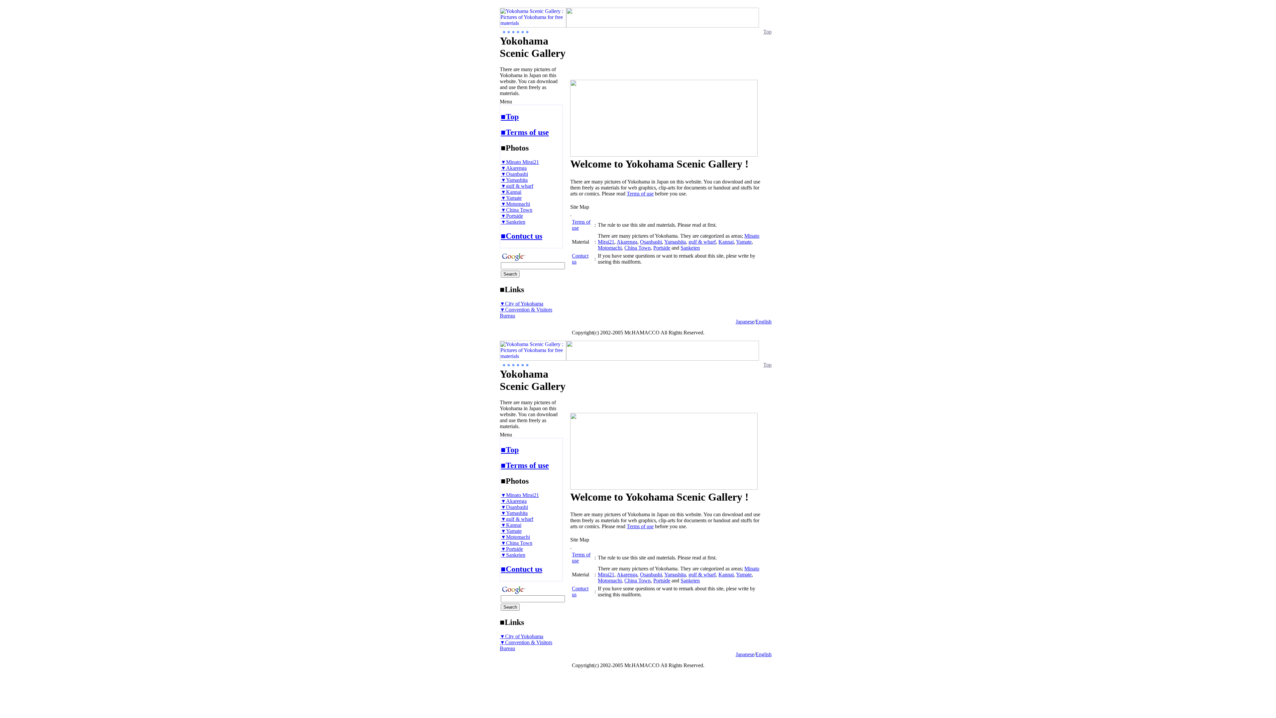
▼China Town (516, 210)
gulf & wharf (702, 242)
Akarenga (627, 242)
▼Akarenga (514, 168)
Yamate (744, 242)
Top (767, 32)
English (764, 321)
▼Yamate (511, 198)
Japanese (745, 321)
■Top (510, 116)
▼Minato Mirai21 (520, 162)
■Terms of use (525, 132)
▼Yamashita (514, 180)
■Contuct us (521, 236)
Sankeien (690, 248)
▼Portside (512, 216)
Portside (661, 248)
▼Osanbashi (514, 174)
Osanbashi (651, 242)
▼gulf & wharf (517, 186)
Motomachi (610, 248)
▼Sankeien (513, 222)
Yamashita (675, 242)
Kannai (726, 242)
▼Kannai (511, 192)
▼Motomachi (515, 204)
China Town (637, 248)
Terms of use (640, 193)
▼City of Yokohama (521, 303)
